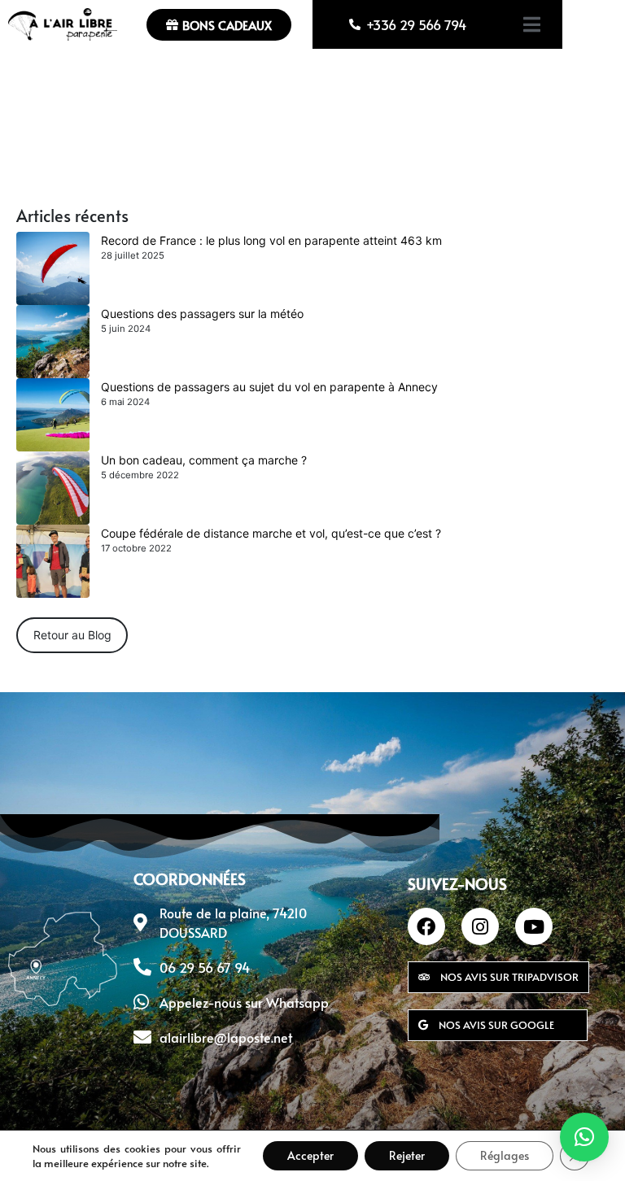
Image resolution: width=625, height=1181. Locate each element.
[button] (584, 1137)
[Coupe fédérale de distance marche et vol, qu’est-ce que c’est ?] (53, 561)
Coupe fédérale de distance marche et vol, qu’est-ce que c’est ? (271, 533)
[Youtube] (534, 926)
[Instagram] (480, 926)
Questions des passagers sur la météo (202, 313)
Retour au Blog (72, 635)
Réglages (504, 1155)
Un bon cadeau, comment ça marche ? (204, 460)
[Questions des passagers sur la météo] (53, 341)
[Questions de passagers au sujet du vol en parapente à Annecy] (53, 414)
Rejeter (407, 1155)
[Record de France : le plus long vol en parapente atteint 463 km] (53, 268)
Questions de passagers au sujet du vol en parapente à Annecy (269, 387)
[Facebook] (426, 926)
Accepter (310, 1155)
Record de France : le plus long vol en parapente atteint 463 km (271, 240)
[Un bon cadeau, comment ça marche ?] (53, 488)
